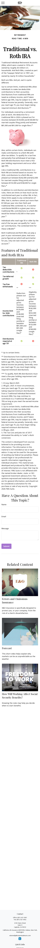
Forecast (7, 648)
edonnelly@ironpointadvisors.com (20, 935)
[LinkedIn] (20, 938)
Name (3, 504)
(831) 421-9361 (22, 917)
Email (3, 516)
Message (5, 528)
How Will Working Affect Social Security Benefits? (19, 695)
